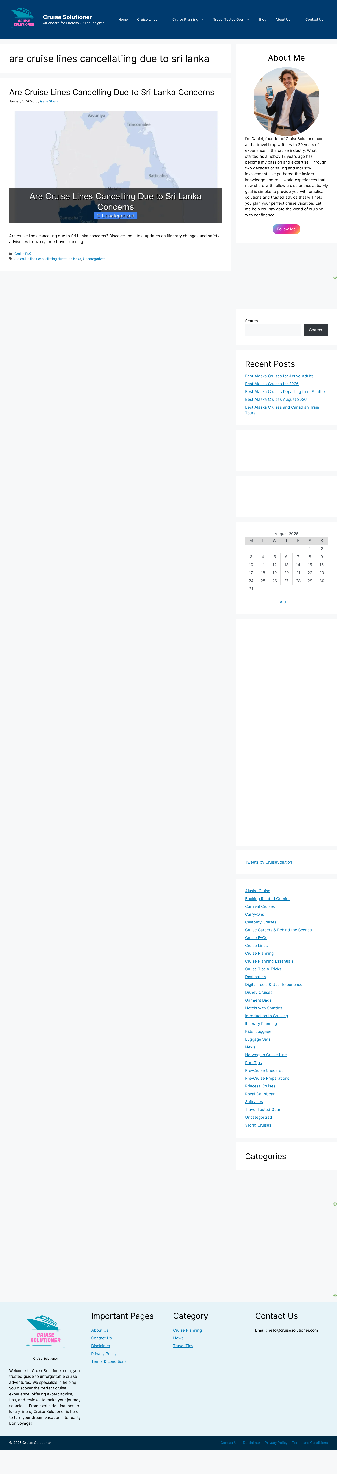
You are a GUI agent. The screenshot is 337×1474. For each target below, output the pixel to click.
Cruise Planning (185, 19)
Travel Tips (183, 1346)
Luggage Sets (258, 1039)
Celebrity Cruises (260, 922)
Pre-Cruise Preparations (267, 1078)
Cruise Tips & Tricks (263, 969)
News (250, 1047)
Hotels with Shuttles (263, 1008)
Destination (255, 976)
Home (123, 19)
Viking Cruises (258, 1125)
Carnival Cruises (260, 906)
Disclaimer (100, 1346)
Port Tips (253, 1062)
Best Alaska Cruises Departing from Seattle (285, 391)
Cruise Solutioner (67, 17)
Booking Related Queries (267, 898)
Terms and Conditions (310, 1442)
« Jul (284, 602)
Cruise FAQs (23, 254)
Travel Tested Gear (228, 19)
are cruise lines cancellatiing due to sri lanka (47, 259)
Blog (262, 19)
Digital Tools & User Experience (273, 984)
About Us (283, 19)
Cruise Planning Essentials (269, 961)
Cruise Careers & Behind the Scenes (278, 930)
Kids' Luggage (258, 1031)
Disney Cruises (258, 992)
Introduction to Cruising (266, 1016)
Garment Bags (258, 1000)
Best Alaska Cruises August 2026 (276, 399)
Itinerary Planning (261, 1023)
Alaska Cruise (257, 891)
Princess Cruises (260, 1086)
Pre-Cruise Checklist (264, 1070)
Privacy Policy (103, 1353)
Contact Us (314, 19)
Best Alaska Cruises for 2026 (272, 383)
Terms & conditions (109, 1361)
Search (251, 321)
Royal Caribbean (260, 1094)
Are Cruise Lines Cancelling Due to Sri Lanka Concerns (111, 92)
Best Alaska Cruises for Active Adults (279, 376)
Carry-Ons (254, 914)
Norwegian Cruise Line (266, 1055)
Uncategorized (94, 259)
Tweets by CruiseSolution (268, 862)
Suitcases (254, 1101)
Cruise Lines (147, 19)
